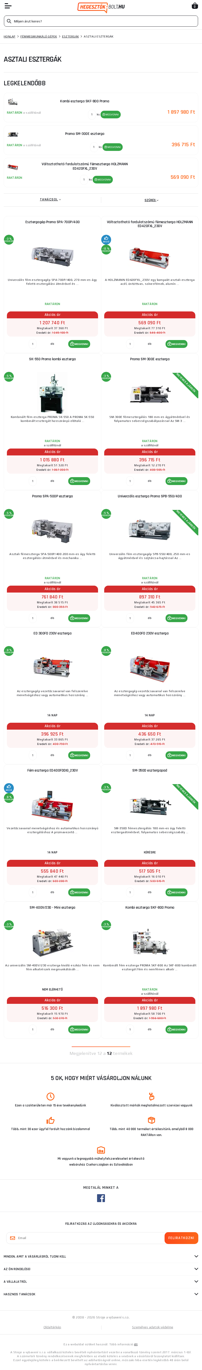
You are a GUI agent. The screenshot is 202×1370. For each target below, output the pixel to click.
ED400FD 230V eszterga (150, 633)
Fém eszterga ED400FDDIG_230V (52, 770)
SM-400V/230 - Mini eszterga (52, 907)
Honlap (10, 36)
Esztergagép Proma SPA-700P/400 (52, 222)
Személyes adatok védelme (152, 1327)
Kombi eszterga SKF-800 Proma (149, 907)
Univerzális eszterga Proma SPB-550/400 (150, 496)
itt (135, 1344)
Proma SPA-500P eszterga (52, 496)
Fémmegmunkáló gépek (38, 36)
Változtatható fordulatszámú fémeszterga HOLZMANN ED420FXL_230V (150, 224)
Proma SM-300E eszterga (149, 359)
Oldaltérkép (52, 1327)
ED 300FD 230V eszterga (52, 633)
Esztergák (70, 36)
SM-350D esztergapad (149, 770)
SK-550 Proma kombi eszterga (52, 359)
